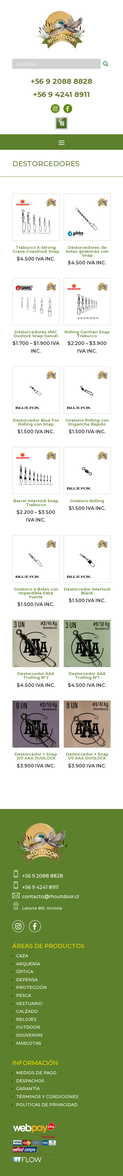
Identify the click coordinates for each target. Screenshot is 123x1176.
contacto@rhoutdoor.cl (50, 896)
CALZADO (27, 1011)
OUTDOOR (28, 1027)
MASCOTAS (28, 1043)
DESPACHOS (30, 1080)
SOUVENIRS (29, 1035)
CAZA (22, 955)
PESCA (23, 995)
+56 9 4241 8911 (61, 94)
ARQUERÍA (28, 964)
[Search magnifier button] (106, 64)
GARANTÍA (28, 1088)
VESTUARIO (29, 1003)
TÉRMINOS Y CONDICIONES (47, 1096)
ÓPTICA (24, 971)
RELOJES (26, 1019)
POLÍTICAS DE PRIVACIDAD (47, 1104)
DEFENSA (27, 979)
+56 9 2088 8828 (61, 81)
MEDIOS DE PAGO (36, 1072)
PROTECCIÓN (31, 987)
